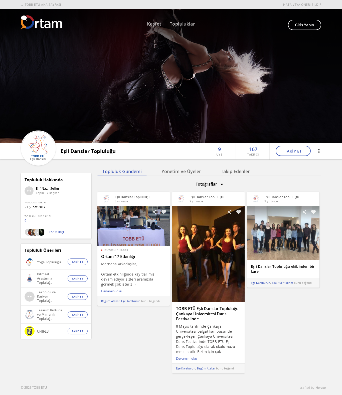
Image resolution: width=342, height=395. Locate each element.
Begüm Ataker (110, 301)
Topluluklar (182, 24)
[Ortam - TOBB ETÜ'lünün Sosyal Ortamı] (41, 22)
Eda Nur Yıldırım (282, 283)
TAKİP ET (293, 151)
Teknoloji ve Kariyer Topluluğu (46, 296)
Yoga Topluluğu (49, 262)
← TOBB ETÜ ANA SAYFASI (41, 5)
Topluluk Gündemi (122, 171)
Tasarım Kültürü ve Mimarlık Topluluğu (49, 314)
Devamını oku (111, 291)
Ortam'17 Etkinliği (118, 256)
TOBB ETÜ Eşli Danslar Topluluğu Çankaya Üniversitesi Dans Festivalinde (207, 314)
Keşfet (154, 24)
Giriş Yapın (304, 24)
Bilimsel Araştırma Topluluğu (45, 278)
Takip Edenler (235, 171)
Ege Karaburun (130, 301)
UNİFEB (43, 331)
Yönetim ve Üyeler (181, 171)
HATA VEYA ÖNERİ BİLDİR (302, 5)
